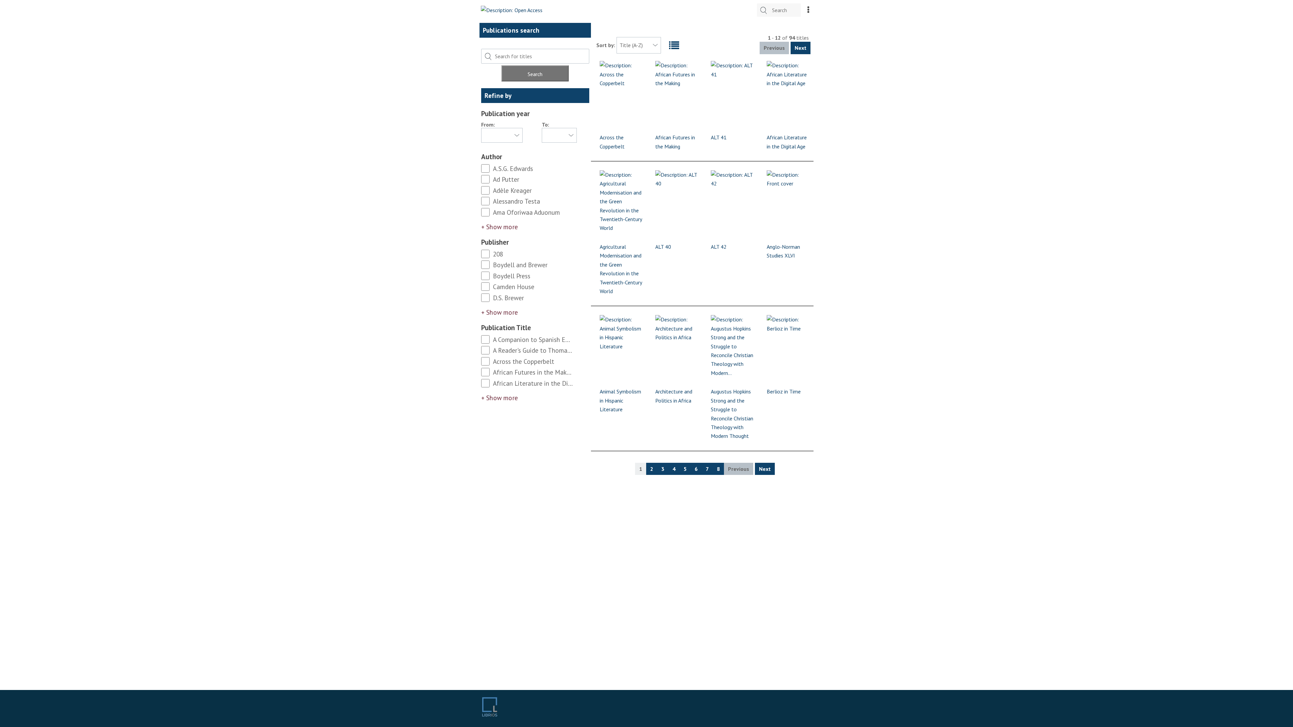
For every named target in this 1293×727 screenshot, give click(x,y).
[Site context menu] (808, 10)
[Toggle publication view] (675, 45)
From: (488, 124)
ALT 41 (719, 137)
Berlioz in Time (784, 391)
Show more (502, 226)
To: (545, 124)
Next (800, 47)
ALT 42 (719, 246)
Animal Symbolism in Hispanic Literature (620, 400)
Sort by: (606, 45)
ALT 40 (663, 246)
